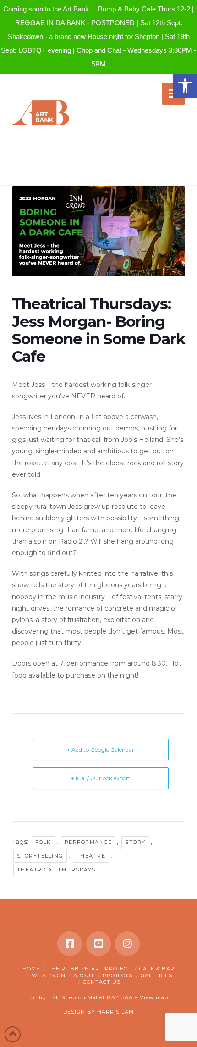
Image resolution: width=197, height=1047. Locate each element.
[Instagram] (127, 943)
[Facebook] (69, 943)
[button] (185, 86)
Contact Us (101, 982)
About (83, 975)
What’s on (49, 975)
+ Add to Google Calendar (100, 749)
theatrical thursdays (56, 869)
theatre (91, 856)
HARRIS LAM (115, 1011)
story (135, 842)
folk (43, 842)
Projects (117, 975)
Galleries (156, 975)
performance (88, 842)
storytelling (40, 856)
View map (154, 997)
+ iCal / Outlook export (101, 778)
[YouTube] (98, 943)
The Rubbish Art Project (89, 968)
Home (31, 968)
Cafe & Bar (157, 968)
